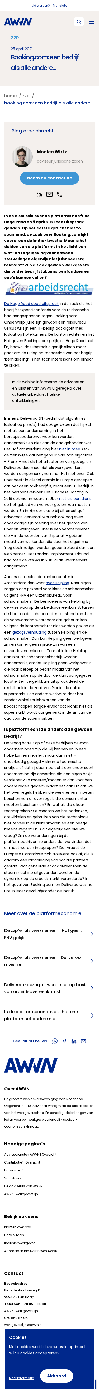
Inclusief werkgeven (20, 1243)
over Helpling (57, 582)
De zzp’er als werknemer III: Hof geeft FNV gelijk (43, 934)
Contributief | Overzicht (22, 1162)
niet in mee (69, 449)
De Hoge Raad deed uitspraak (31, 303)
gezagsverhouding (29, 632)
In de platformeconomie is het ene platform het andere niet (41, 1015)
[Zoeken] (79, 21)
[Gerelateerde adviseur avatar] (22, 156)
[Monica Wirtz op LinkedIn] (39, 194)
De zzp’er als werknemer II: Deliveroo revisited (42, 961)
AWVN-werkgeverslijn (21, 1194)
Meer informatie (21, 1378)
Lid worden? (41, 5)
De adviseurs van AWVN (23, 1186)
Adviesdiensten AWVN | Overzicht (30, 1154)
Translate (60, 5)
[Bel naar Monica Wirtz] (59, 194)
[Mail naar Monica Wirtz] (49, 194)
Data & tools (14, 1235)
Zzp (15, 38)
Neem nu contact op (49, 178)
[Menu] (91, 22)
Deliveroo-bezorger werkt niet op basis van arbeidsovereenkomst (46, 988)
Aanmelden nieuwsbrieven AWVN (30, 1251)
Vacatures (12, 1178)
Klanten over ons (17, 1227)
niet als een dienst (76, 498)
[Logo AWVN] (18, 21)
